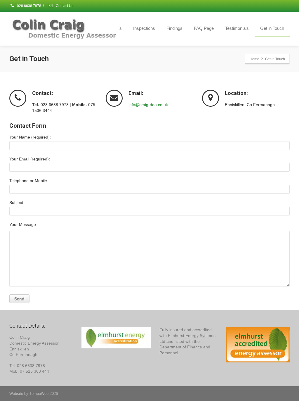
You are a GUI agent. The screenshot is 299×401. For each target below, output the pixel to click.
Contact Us (64, 6)
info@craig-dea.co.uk (148, 104)
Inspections (144, 28)
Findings (174, 28)
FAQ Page (204, 28)
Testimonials (237, 28)
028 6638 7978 (28, 6)
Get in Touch (272, 28)
